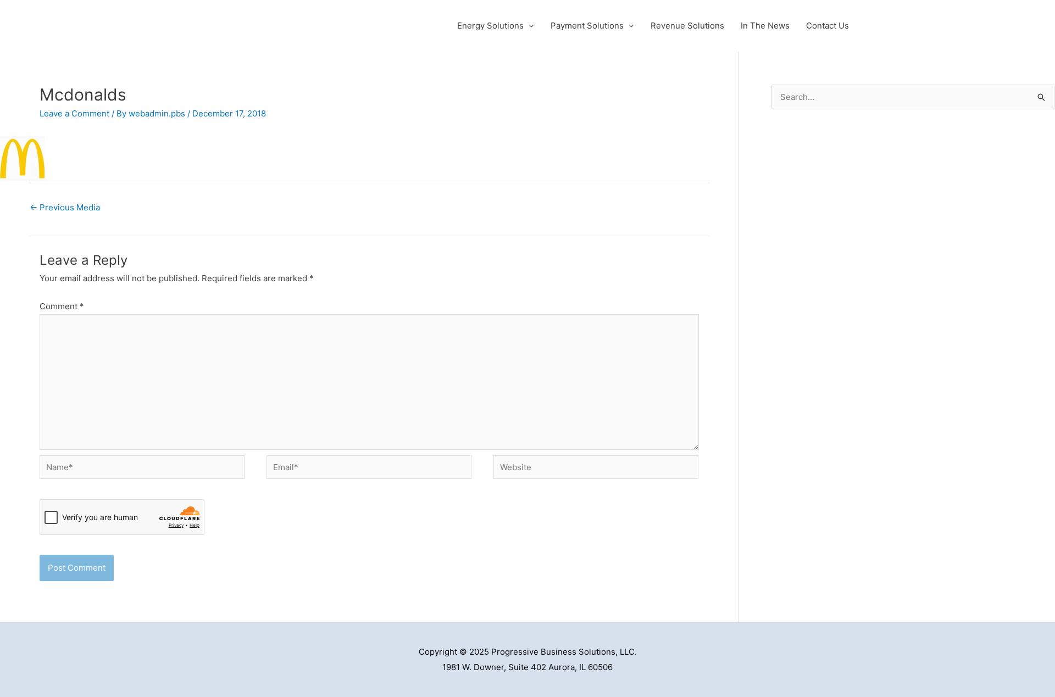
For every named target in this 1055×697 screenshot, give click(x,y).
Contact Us (827, 25)
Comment (62, 306)
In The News (765, 25)
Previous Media (65, 207)
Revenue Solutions (687, 25)
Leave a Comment (74, 113)
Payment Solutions (587, 25)
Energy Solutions (490, 25)
